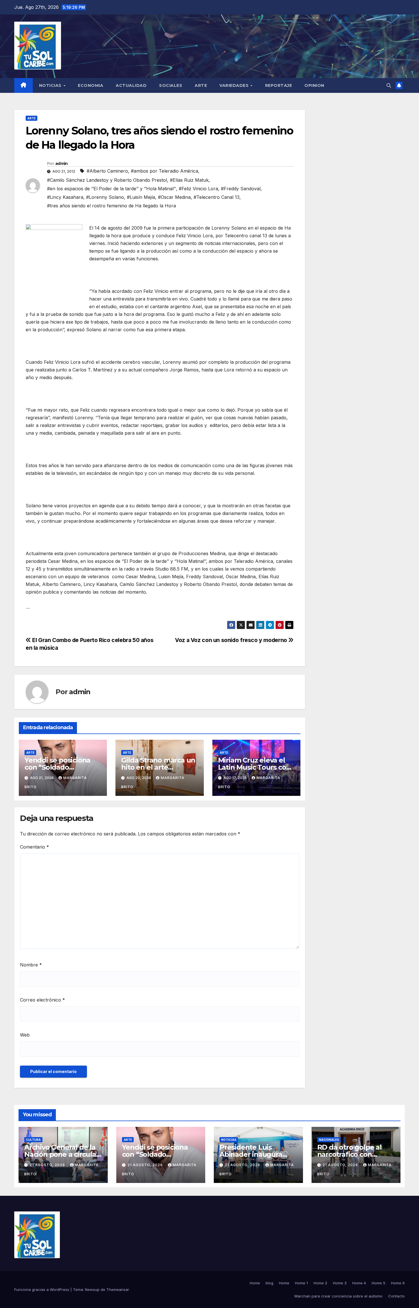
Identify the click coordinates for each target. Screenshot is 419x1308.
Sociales (170, 85)
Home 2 (320, 1283)
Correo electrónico (42, 1000)
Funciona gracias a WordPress (42, 1289)
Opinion (314, 85)
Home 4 (359, 1283)
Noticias (51, 85)
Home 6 (398, 1283)
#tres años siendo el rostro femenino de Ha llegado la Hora (111, 206)
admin (61, 163)
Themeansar (117, 1289)
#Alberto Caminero (107, 171)
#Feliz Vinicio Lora (198, 188)
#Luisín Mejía (141, 197)
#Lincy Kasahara (65, 197)
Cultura (33, 1139)
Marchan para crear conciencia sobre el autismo (338, 1296)
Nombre (31, 965)
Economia (90, 85)
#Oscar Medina (174, 197)
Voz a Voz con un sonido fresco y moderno (231, 640)
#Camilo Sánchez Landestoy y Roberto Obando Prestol (107, 180)
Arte (201, 85)
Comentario (34, 847)
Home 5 (378, 1283)
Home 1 (301, 1283)
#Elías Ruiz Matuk (189, 180)
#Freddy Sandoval (241, 188)
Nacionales (329, 1139)
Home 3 (340, 1283)
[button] (389, 85)
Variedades (234, 85)
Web (25, 1035)
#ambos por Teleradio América (164, 171)
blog (269, 1283)
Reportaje (278, 85)
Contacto (396, 1296)
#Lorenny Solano (105, 197)
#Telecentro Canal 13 (216, 197)
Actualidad (131, 85)
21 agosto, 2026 (48, 1165)
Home (255, 1283)
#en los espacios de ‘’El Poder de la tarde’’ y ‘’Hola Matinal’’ (111, 188)
